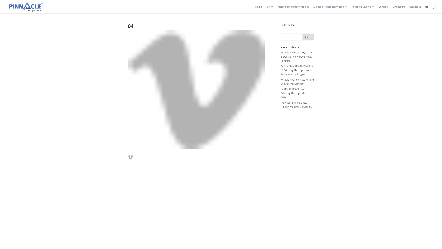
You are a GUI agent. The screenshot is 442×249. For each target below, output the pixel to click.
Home (258, 7)
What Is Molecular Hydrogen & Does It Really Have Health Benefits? (297, 56)
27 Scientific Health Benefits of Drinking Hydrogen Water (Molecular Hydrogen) (297, 70)
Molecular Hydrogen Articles (293, 7)
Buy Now (383, 7)
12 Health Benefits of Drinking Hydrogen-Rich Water (294, 93)
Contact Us (415, 7)
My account (398, 7)
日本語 (269, 7)
